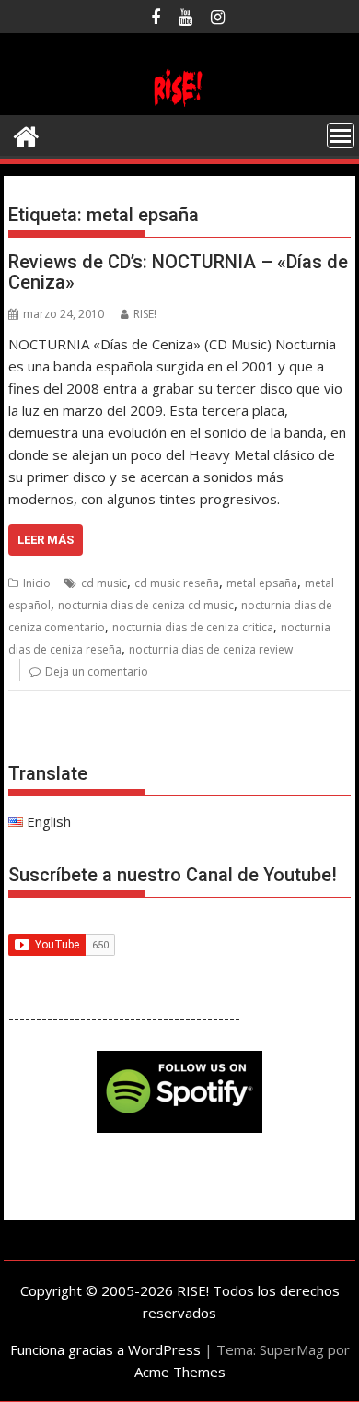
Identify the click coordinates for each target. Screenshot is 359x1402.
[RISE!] (179, 104)
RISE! (144, 314)
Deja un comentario (96, 671)
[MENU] (340, 135)
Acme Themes (180, 1371)
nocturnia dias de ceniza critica (192, 627)
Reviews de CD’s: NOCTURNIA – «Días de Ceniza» (178, 272)
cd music (104, 583)
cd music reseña (176, 583)
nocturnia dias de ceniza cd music (146, 605)
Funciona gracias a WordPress (105, 1349)
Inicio (37, 583)
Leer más (45, 540)
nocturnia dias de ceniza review (211, 649)
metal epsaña (261, 583)
